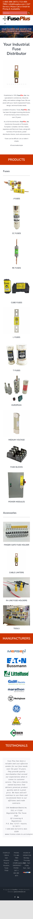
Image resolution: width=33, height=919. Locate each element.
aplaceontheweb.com (19, 891)
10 (25, 84)
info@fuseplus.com (17, 4)
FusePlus (15, 889)
